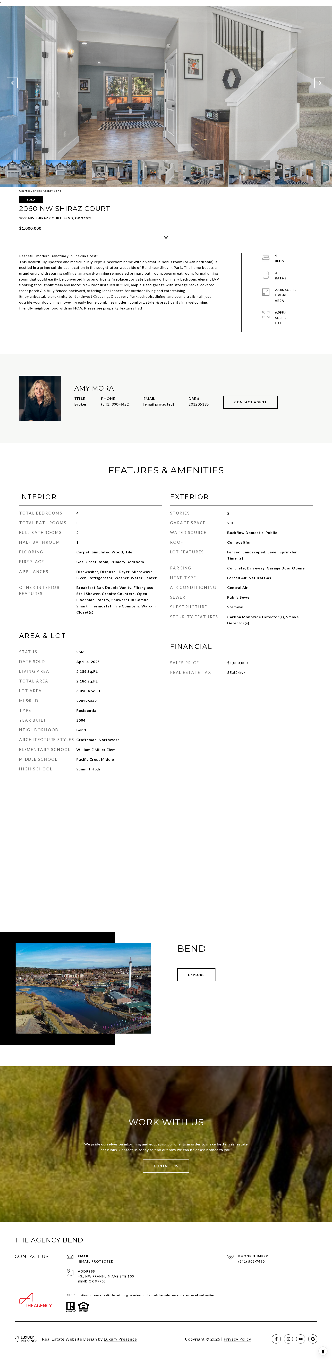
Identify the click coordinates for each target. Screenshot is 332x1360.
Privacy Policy (237, 1338)
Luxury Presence (120, 1338)
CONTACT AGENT (250, 402)
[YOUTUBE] (300, 1338)
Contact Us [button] (166, 1166)
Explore (196, 975)
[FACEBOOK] (276, 1338)
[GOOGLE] (312, 1338)
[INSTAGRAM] (288, 1338)
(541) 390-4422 (115, 404)
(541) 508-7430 (251, 1261)
